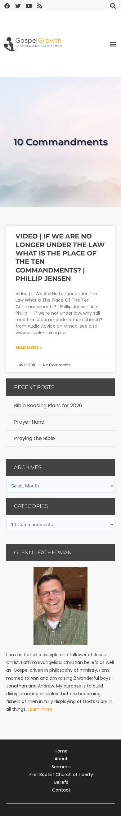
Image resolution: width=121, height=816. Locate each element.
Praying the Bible (34, 438)
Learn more (40, 709)
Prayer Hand (29, 421)
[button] (113, 6)
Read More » (29, 347)
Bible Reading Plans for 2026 (48, 405)
